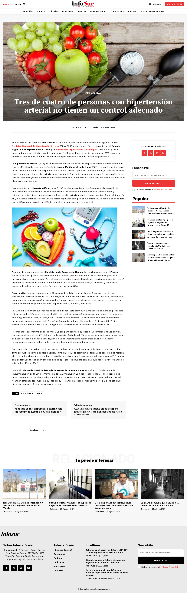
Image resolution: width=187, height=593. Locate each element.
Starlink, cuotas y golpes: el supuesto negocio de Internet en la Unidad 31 (160, 222)
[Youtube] (29, 568)
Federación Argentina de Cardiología (76, 149)
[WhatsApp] (163, 153)
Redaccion (81, 127)
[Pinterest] (157, 153)
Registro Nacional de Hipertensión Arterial (36, 146)
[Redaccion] (18, 430)
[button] (20, 4)
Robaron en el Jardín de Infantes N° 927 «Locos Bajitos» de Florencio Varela (160, 211)
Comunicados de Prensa (96, 578)
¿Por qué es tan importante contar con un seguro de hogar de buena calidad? (38, 410)
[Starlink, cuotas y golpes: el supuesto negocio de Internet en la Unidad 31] (138, 222)
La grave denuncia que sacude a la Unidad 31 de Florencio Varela (159, 246)
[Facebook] (144, 153)
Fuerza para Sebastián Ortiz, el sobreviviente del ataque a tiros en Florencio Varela (161, 257)
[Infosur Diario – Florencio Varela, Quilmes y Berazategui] (83, 4)
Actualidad (93, 93)
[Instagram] (14, 568)
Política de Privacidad (163, 190)
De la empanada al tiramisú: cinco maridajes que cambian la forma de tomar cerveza (160, 234)
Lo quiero (159, 561)
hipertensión (27, 393)
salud (40, 393)
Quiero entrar (152, 183)
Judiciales (90, 566)
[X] (150, 153)
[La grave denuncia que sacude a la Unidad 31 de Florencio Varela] (138, 245)
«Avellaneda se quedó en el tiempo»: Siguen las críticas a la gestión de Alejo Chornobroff (98, 411)
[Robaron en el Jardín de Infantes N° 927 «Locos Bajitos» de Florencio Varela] (138, 210)
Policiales (90, 556)
